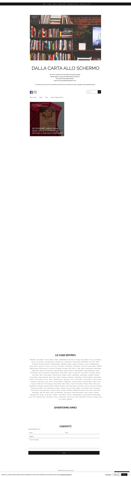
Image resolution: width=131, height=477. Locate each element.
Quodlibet (63, 390)
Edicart (83, 368)
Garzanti (69, 375)
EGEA (73, 368)
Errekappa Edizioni (54, 372)
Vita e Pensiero (70, 397)
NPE (67, 386)
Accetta (124, 474)
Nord (45, 388)
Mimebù (86, 383)
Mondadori (40, 386)
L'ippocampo (66, 379)
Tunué (30, 397)
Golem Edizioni (83, 375)
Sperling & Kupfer (34, 394)
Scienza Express (67, 392)
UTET (34, 397)
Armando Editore (40, 362)
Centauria (47, 366)
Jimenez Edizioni (39, 379)
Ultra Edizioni (49, 397)
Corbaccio (83, 366)
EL (76, 368)
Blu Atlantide (35, 364)
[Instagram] (35, 92)
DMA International (34, 368)
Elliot (40, 372)
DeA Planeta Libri (43, 368)
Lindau (99, 381)
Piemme (91, 388)
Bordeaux (75, 364)
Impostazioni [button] (108, 474)
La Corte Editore (79, 379)
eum (60, 399)
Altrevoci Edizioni (85, 359)
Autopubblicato (68, 362)
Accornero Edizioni (49, 359)
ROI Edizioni (70, 390)
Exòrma (70, 372)
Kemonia (46, 379)
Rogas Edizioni (35, 392)
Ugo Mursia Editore (40, 397)
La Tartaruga (33, 381)
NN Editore (62, 386)
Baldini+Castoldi (76, 362)
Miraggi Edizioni (33, 386)
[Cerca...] (99, 91)
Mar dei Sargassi (49, 383)
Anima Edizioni (97, 359)
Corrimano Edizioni (91, 366)
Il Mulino (59, 377)
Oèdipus (78, 388)
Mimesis (91, 383)
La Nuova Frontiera (97, 379)
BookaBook (63, 364)
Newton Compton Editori (37, 388)
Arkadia (33, 362)
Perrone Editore (85, 388)
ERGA (79, 368)
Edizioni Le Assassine (69, 370)
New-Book (99, 386)
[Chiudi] (129, 474)
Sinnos (86, 392)
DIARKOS (99, 366)
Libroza (95, 381)
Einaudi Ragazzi (34, 372)
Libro (40, 97)
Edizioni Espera (35, 370)
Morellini (57, 386)
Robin (98, 390)
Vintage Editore (62, 397)
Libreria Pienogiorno (87, 381)
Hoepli (50, 377)
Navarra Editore (73, 386)
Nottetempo (50, 388)
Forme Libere (35, 375)
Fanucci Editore (84, 372)
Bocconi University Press (45, 364)
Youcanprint (90, 397)
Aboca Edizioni (40, 359)
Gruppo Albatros (34, 377)
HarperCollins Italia (43, 377)
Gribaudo (96, 375)
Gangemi (64, 375)
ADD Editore (33, 359)
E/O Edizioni (65, 368)
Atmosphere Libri (59, 362)
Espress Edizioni (63, 372)
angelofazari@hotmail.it (34, 429)
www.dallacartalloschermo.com (68, 80)
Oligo (73, 388)
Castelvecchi (41, 366)
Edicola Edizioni (89, 368)
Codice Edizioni (68, 366)
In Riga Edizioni (78, 377)
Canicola (87, 364)
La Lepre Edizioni (87, 379)
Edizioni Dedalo (97, 368)
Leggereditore (67, 381)
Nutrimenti (69, 388)
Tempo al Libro (48, 394)
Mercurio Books (79, 383)
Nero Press (93, 386)
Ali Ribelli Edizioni (63, 359)
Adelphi (56, 359)
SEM (41, 392)
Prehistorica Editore (55, 390)
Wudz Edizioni (82, 397)
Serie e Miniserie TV (57, 97)
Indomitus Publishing (88, 377)
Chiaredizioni (61, 366)
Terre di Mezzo (62, 394)
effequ (100, 397)
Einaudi (97, 370)
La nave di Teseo (41, 381)
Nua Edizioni (57, 388)
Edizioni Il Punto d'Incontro (46, 370)
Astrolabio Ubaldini (49, 362)
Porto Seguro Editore (45, 390)
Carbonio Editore (33, 366)
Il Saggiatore (65, 377)
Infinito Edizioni (97, 377)
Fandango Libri (76, 372)
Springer (42, 394)
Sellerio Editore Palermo (78, 392)
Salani (52, 392)
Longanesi (33, 383)
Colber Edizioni (76, 366)
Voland (77, 397)
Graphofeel (90, 375)
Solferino (91, 392)
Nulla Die (63, 388)
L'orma (72, 379)
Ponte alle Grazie (35, 390)
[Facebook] (31, 92)
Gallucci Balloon (48, 375)
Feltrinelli (98, 372)
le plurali (64, 399)
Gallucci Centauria (56, 375)
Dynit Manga (58, 368)
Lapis (47, 381)
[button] (85, 4)
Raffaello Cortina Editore (79, 390)
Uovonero (56, 397)
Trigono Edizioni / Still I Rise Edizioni (92, 394)
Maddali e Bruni (40, 383)
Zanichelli (96, 397)
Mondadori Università (49, 386)
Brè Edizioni (81, 364)
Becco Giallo (92, 362)
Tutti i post (33, 97)
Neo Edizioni (81, 386)
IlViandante (71, 377)
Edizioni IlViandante (58, 370)
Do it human (51, 368)
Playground (97, 388)
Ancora (91, 359)
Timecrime (69, 394)
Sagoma (48, 392)
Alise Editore (71, 359)
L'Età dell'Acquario (57, 379)
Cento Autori (54, 366)
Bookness (69, 364)
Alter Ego (77, 359)
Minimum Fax (97, 383)
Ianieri (54, 377)
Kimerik (50, 379)
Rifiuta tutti (116, 474)
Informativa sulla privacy (66, 474)
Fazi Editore (92, 372)
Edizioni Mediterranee (89, 370)
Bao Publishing (84, 362)
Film (46, 97)
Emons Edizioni (45, 372)
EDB (70, 368)
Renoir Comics (89, 390)
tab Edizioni (69, 399)
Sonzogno (96, 392)
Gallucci (41, 375)
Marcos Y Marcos (66, 383)
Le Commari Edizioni (58, 381)
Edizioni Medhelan (79, 370)
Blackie (97, 362)
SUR (44, 392)
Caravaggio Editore (94, 364)
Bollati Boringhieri (56, 364)
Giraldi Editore (75, 375)
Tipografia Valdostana (78, 394)
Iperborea (31, 379)
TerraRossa (55, 394)
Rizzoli (95, 390)
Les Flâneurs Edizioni (77, 381)
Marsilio (73, 383)
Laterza (50, 381)
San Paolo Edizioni (58, 392)
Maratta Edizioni (57, 383)
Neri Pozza (87, 386)
